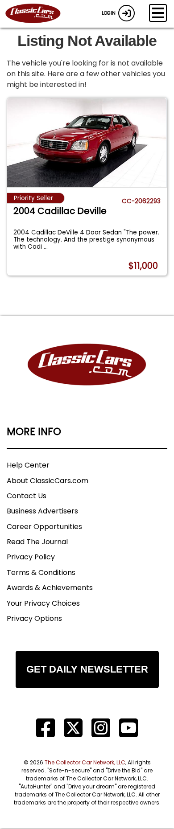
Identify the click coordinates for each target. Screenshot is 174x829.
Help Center (28, 465)
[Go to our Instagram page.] (100, 728)
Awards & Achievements (50, 588)
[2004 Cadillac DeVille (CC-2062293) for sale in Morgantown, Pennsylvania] (86, 142)
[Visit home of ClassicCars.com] (87, 378)
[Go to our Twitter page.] (73, 728)
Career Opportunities (44, 526)
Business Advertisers (42, 511)
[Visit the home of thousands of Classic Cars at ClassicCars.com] (38, 13)
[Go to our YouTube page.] (128, 728)
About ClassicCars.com (47, 481)
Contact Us (26, 496)
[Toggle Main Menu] (158, 13)
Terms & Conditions (41, 572)
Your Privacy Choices (43, 603)
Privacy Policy (31, 557)
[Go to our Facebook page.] (45, 728)
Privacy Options (34, 618)
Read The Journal (37, 542)
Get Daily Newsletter (87, 669)
